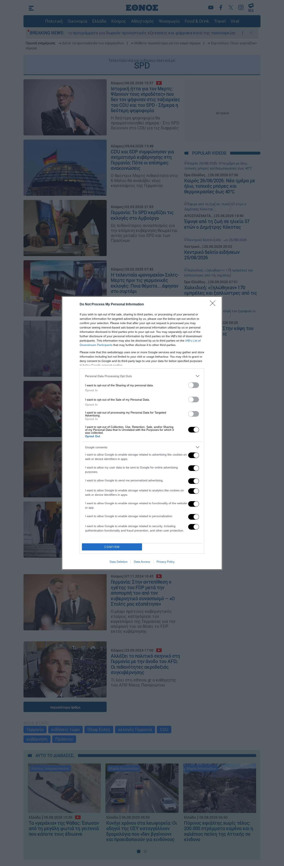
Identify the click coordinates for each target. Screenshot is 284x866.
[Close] (214, 304)
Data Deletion (118, 561)
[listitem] (142, 376)
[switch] (193, 385)
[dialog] (142, 433)
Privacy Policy (166, 561)
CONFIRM (112, 547)
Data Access (142, 561)
